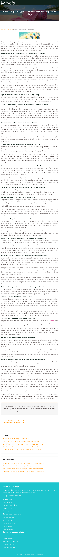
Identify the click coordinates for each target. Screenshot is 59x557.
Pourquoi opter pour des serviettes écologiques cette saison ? (22, 441)
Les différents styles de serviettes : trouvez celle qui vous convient (23, 444)
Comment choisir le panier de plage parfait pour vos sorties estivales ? (25, 463)
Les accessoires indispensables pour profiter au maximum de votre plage (13, 421)
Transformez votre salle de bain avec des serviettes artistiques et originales (26, 447)
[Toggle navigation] (56, 3)
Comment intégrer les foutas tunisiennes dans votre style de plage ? (24, 449)
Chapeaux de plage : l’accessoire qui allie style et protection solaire (24, 466)
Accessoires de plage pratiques (7, 29)
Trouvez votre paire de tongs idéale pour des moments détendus (23, 469)
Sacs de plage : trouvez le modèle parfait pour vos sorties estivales (23, 471)
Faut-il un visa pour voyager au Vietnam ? (16, 439)
